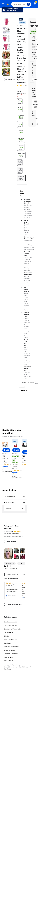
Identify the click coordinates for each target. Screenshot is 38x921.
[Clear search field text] (26, 4)
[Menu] (3, 4)
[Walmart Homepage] (8, 4)
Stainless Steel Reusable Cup (12, 629)
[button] (22, 193)
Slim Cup (7, 636)
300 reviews (15, 533)
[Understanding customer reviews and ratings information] (22, 536)
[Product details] (24, 496)
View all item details (28, 382)
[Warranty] (22, 508)
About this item (9, 490)
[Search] (28, 4)
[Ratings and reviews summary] (24, 526)
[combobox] (21, 4)
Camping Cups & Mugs (11, 653)
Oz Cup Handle (8, 632)
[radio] (19, 101)
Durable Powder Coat (10, 625)
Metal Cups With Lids (10, 639)
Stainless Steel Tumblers (11, 646)
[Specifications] (24, 502)
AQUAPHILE (20, 25)
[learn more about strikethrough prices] (35, 29)
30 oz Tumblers (8, 660)
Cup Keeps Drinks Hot (10, 622)
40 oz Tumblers (8, 657)
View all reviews (11, 541)
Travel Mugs (7, 643)
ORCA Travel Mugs (9, 650)
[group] (25, 85)
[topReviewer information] (15, 595)
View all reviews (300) (14, 604)
